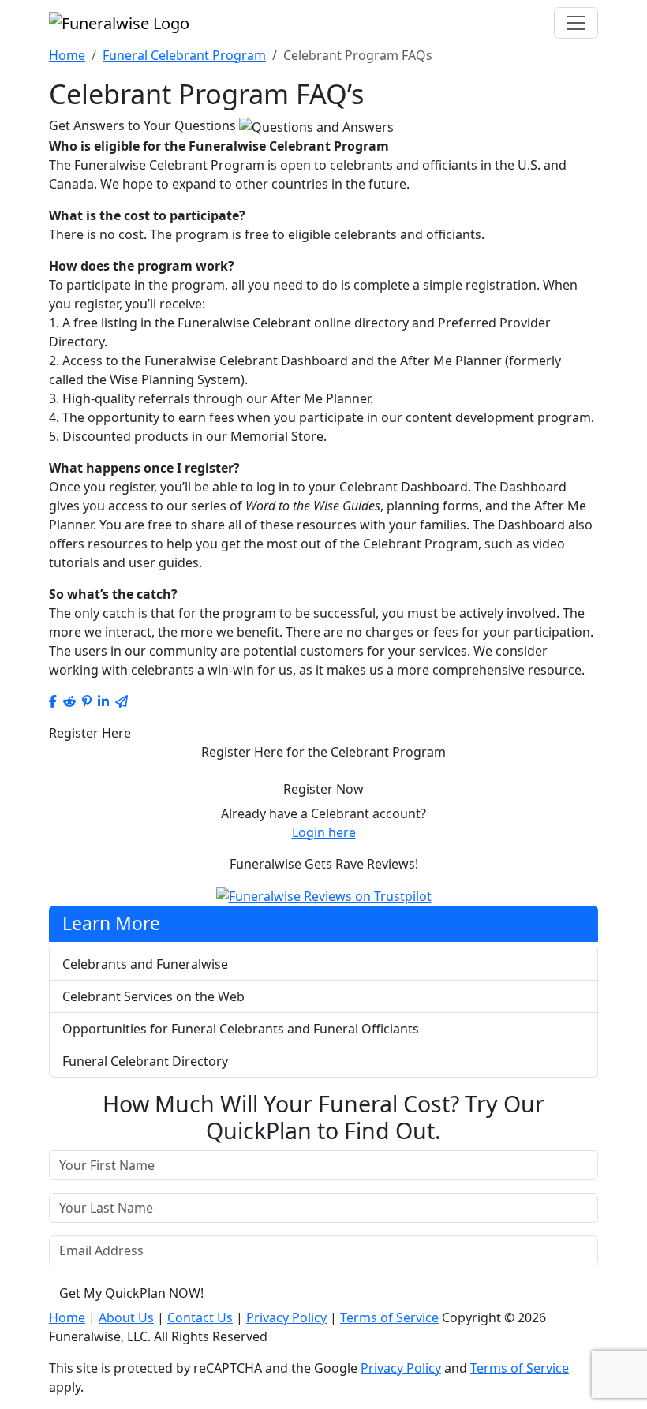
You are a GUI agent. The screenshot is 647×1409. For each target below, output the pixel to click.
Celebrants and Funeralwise (145, 964)
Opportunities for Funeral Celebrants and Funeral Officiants (240, 1028)
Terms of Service (389, 1317)
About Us (126, 1317)
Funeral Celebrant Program (184, 55)
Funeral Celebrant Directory (145, 1061)
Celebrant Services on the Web (153, 996)
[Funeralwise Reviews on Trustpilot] (324, 895)
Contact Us (200, 1317)
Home (67, 55)
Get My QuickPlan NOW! (131, 1293)
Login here (324, 832)
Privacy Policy (286, 1317)
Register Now (323, 789)
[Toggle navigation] (576, 23)
